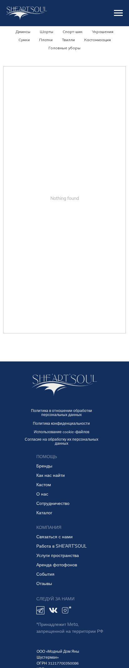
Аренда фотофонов (56, 565)
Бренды (44, 466)
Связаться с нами (54, 537)
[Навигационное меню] (118, 13)
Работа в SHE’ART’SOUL (61, 546)
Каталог (44, 513)
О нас (42, 494)
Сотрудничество (53, 503)
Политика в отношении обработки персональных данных (61, 412)
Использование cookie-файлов (61, 431)
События (45, 574)
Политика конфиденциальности (61, 423)
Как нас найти (50, 475)
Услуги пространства (57, 555)
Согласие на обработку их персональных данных (61, 441)
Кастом (43, 484)
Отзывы (44, 583)
